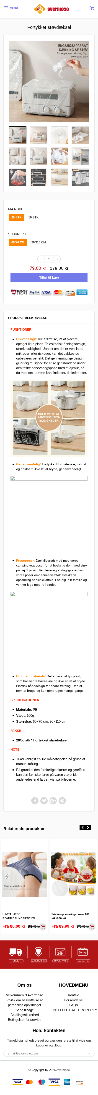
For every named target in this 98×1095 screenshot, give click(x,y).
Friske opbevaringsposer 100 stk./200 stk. (71, 916)
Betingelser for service (24, 1019)
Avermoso (63, 1070)
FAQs (73, 1005)
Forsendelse (73, 1000)
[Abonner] (88, 1053)
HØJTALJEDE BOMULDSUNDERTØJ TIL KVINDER (19, 917)
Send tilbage (24, 1010)
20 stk (16, 217)
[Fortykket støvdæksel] (49, 81)
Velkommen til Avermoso (24, 995)
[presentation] (82, 827)
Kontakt (73, 995)
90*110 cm (38, 242)
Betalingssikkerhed (24, 1015)
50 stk (33, 217)
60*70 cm (17, 242)
